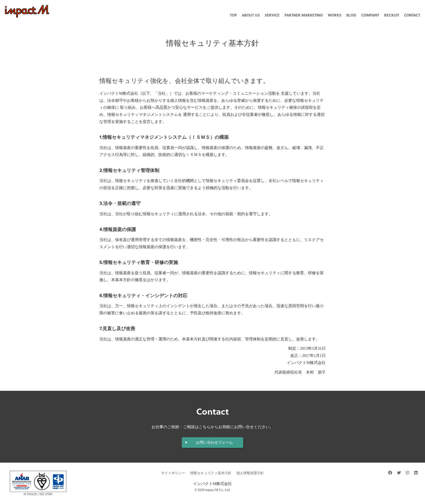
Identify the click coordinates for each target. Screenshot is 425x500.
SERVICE (272, 15)
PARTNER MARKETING (304, 15)
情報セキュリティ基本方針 (210, 473)
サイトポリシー (173, 473)
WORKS (334, 15)
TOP (233, 15)
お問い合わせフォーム (214, 442)
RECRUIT (391, 15)
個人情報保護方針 (250, 473)
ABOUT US (251, 15)
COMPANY (370, 15)
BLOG (351, 15)
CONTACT (412, 15)
